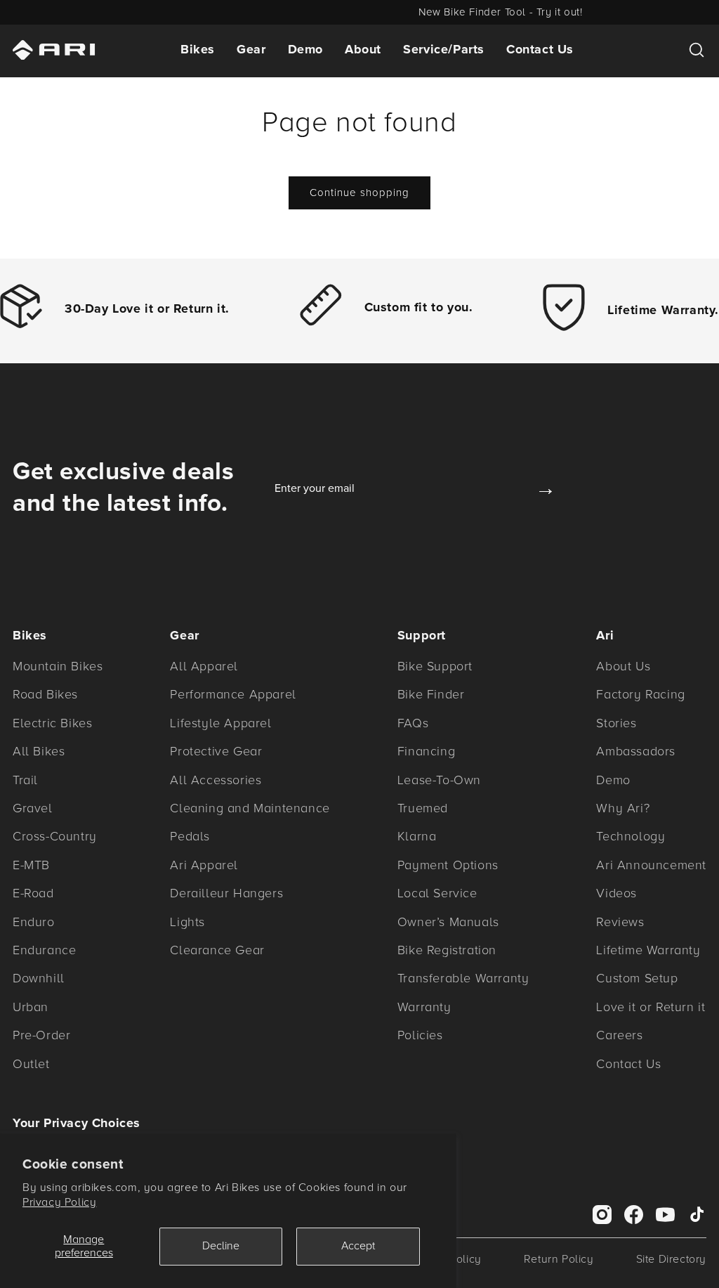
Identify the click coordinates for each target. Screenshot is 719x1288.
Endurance (44, 950)
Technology (630, 836)
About (363, 49)
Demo (305, 49)
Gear (251, 49)
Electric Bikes (52, 723)
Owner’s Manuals (448, 922)
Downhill (39, 978)
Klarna (417, 836)
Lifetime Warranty (648, 950)
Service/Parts (443, 49)
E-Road (33, 893)
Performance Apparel (233, 694)
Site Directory (671, 1259)
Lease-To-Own (439, 780)
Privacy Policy (59, 1202)
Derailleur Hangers (226, 893)
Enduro (34, 922)
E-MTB (31, 865)
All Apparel (204, 666)
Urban (30, 1007)
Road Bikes (45, 694)
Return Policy (559, 1259)
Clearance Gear (217, 950)
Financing (426, 751)
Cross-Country (55, 836)
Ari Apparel (204, 865)
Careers (619, 1035)
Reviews (620, 922)
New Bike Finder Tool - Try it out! (359, 12)
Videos (616, 893)
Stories (616, 723)
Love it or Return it (650, 1007)
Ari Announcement (651, 865)
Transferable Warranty (463, 978)
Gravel (33, 808)
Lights (187, 922)
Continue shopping (359, 192)
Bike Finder (431, 694)
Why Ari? (622, 808)
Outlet (31, 1064)
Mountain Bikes (58, 666)
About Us (623, 666)
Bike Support (435, 666)
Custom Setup (637, 978)
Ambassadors (635, 751)
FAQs (412, 723)
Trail (25, 780)
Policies (420, 1035)
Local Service (437, 893)
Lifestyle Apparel (220, 723)
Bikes (197, 49)
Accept (358, 1246)
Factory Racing (640, 694)
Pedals (190, 836)
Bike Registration (446, 950)
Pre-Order (41, 1035)
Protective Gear (216, 751)
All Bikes (39, 751)
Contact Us (540, 49)
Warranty (424, 1007)
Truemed (422, 808)
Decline (220, 1246)
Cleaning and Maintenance (249, 808)
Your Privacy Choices (76, 1123)
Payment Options (448, 865)
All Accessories (215, 780)
